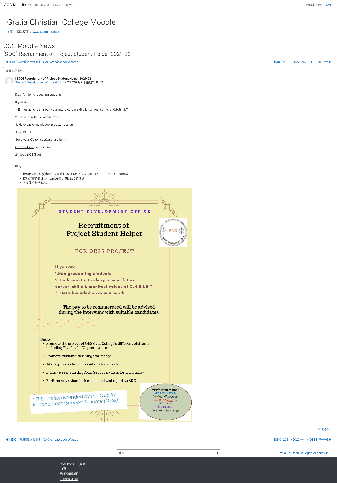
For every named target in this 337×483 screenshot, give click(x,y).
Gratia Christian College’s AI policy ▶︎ (303, 453)
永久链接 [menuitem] (324, 429)
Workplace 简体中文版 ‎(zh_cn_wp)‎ (51, 5)
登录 (328, 5)
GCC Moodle (15, 5)
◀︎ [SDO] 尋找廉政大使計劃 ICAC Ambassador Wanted (42, 62)
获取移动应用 (69, 479)
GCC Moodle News (46, 32)
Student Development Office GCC (38, 82)
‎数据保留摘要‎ (69, 474)
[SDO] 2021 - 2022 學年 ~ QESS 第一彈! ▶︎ (302, 62)
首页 (10, 32)
